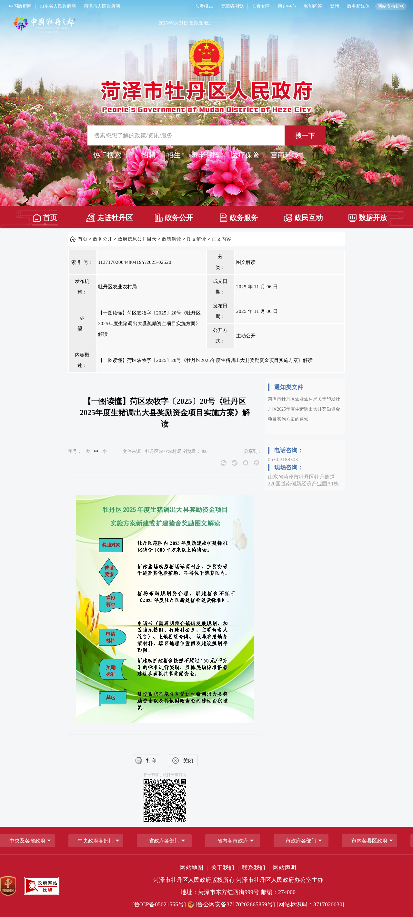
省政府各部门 (164, 840)
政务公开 (179, 218)
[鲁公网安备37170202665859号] (235, 904)
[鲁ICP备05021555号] (159, 904)
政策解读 (171, 239)
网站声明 (284, 867)
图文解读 (196, 239)
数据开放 (373, 218)
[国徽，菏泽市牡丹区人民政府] (206, 75)
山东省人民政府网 (58, 6)
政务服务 (244, 218)
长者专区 (261, 6)
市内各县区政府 (369, 840)
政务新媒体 (358, 6)
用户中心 (287, 6)
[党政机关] (8, 886)
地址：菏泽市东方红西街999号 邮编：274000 (238, 892)
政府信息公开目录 (137, 239)
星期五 (196, 23)
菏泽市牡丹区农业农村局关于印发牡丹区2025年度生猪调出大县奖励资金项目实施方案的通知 (304, 409)
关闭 (188, 760)
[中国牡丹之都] (70, 26)
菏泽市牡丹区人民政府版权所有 (194, 880)
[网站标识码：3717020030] (310, 904)
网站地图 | (194, 867)
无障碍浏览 (232, 6)
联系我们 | (256, 867)
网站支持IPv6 (391, 6)
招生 (173, 155)
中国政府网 (20, 6)
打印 (151, 760)
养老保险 (206, 155)
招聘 (148, 155)
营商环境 (284, 155)
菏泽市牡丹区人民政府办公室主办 (279, 880)
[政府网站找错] (41, 886)
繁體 (334, 6)
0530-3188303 (283, 459)
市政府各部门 (301, 840)
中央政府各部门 (96, 840)
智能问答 (313, 6)
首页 (50, 218)
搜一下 (305, 135)
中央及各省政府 (27, 840)
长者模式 (204, 6)
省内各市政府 (232, 840)
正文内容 (221, 239)
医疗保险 (245, 155)
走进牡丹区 (115, 218)
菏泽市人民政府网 (102, 6)
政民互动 (309, 218)
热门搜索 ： (111, 155)
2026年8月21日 (173, 23)
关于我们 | (225, 867)
